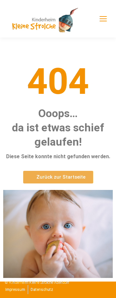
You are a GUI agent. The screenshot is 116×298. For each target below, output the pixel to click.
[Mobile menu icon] (103, 18)
